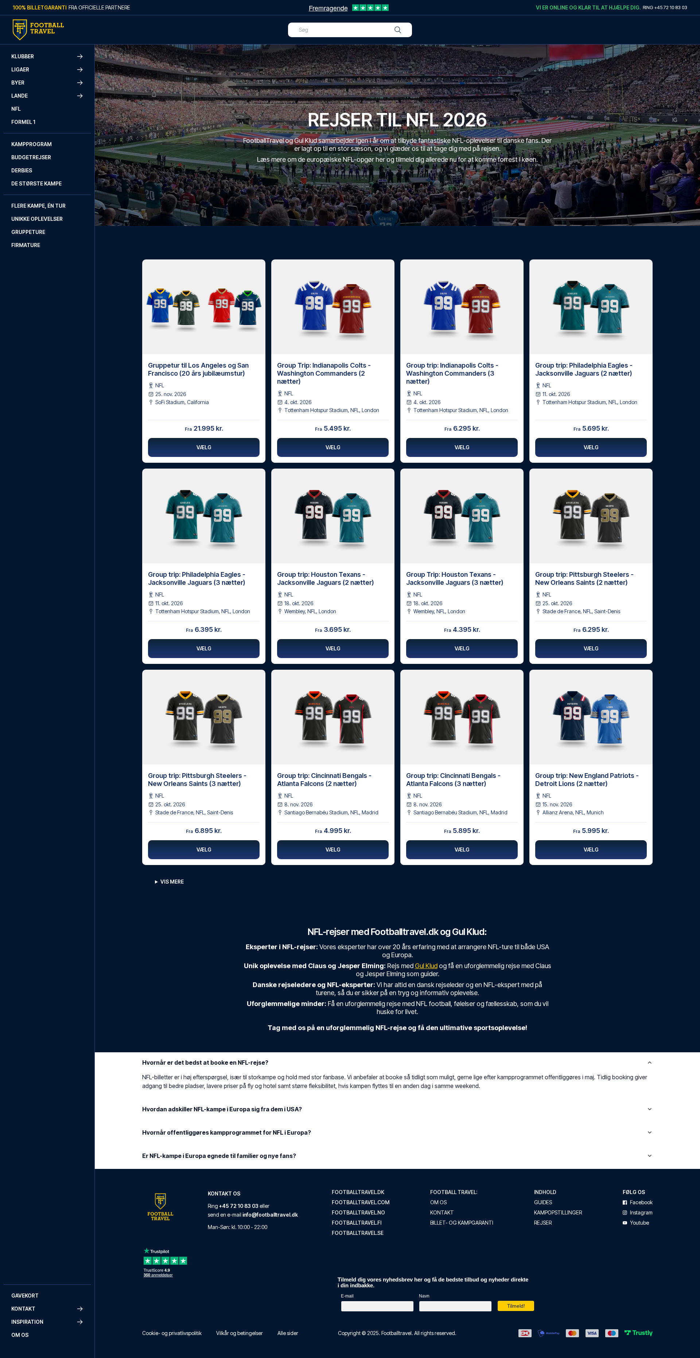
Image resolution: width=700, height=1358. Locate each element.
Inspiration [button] (27, 1322)
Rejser (543, 1223)
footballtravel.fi (356, 1223)
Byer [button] (17, 82)
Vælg (204, 447)
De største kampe (36, 183)
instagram (641, 1213)
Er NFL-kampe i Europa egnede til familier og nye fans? (219, 1155)
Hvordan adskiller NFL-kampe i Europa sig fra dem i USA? (222, 1109)
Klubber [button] (22, 56)
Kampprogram (31, 144)
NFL (16, 109)
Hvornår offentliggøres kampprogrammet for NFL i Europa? (226, 1132)
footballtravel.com (360, 1202)
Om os (19, 1335)
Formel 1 (23, 122)
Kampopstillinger (558, 1213)
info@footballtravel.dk (270, 1215)
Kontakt (442, 1213)
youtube (639, 1223)
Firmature (25, 245)
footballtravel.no (358, 1213)
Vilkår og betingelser (239, 1333)
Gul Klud (426, 966)
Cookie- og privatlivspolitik (172, 1333)
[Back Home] (38, 30)
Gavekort (25, 1295)
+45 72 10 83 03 (238, 1206)
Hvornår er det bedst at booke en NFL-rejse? (205, 1062)
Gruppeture (28, 232)
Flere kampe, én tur (38, 206)
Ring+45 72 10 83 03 (665, 7)
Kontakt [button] (23, 1309)
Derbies (21, 170)
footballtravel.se (358, 1233)
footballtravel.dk (358, 1192)
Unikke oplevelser (37, 219)
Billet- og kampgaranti (461, 1223)
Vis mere (172, 881)
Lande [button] (19, 96)
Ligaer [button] (20, 69)
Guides (543, 1202)
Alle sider (287, 1333)
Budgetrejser (31, 157)
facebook (641, 1202)
